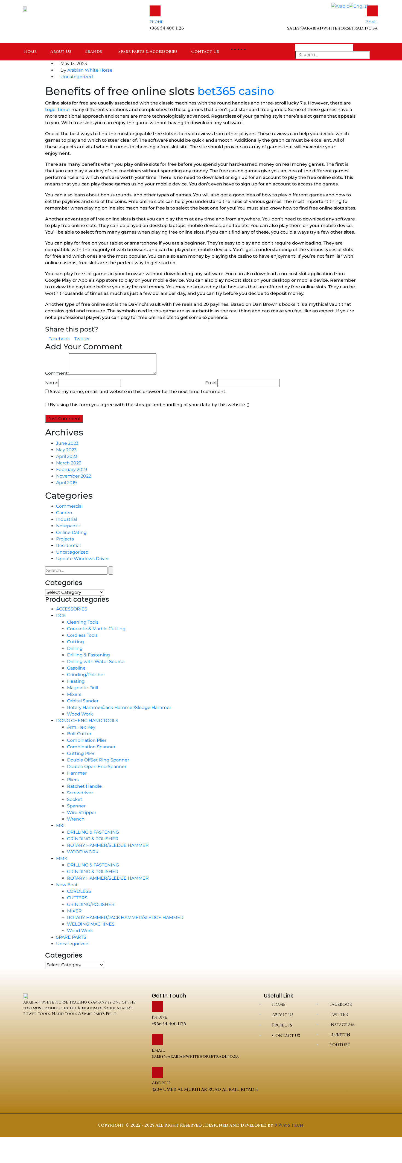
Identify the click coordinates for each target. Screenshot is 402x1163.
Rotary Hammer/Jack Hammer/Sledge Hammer (119, 707)
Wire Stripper (81, 812)
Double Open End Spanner (96, 766)
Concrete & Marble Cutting (96, 628)
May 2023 (66, 449)
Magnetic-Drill (82, 687)
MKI (60, 825)
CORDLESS (79, 891)
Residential (68, 545)
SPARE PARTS (71, 937)
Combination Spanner (91, 746)
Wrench (76, 819)
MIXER (74, 911)
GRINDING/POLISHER (91, 904)
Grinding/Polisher (86, 674)
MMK (61, 858)
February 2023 (71, 469)
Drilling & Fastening (88, 655)
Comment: (57, 373)
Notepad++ (68, 525)
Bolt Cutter (79, 733)
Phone (156, 21)
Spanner (76, 806)
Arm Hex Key (81, 727)
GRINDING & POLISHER (92, 838)
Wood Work (80, 714)
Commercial (69, 506)
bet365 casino (235, 91)
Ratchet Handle (84, 786)
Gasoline (76, 668)
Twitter (82, 338)
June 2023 (67, 443)
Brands (93, 51)
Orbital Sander (82, 700)
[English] (359, 5)
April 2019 (66, 482)
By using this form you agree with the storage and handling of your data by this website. (149, 404)
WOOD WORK (82, 851)
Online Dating (71, 532)
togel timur (57, 109)
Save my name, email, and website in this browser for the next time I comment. (138, 391)
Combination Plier (86, 740)
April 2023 (66, 456)
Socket (74, 799)
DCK (61, 615)
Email (372, 21)
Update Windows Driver (82, 558)
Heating (76, 681)
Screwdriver (80, 792)
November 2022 (73, 476)
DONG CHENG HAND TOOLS (87, 720)
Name (52, 382)
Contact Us (205, 51)
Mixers (74, 694)
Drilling (75, 648)
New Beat (67, 884)
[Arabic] (340, 5)
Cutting (75, 641)
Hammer (77, 773)
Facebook (59, 338)
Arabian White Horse (89, 70)
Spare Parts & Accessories (147, 51)
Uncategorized (76, 76)
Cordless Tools (82, 635)
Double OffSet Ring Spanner (98, 760)
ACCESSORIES (71, 609)
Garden (64, 512)
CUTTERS (77, 897)
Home (30, 51)
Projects (65, 539)
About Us (60, 51)
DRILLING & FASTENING (93, 832)
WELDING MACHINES (91, 924)
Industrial (66, 519)
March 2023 (68, 463)
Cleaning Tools (82, 622)
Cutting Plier (81, 753)
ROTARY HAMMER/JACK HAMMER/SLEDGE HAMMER (125, 917)
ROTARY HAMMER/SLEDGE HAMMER (108, 845)
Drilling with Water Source (95, 661)
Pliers (73, 779)
